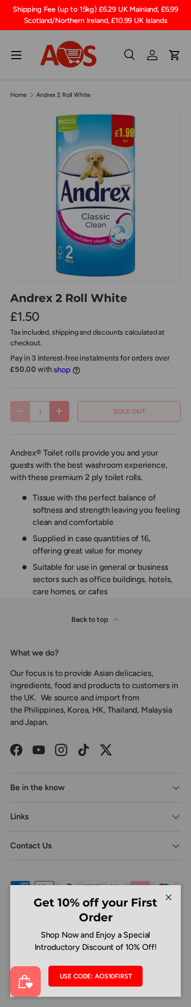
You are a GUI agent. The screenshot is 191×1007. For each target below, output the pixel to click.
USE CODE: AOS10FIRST (96, 976)
